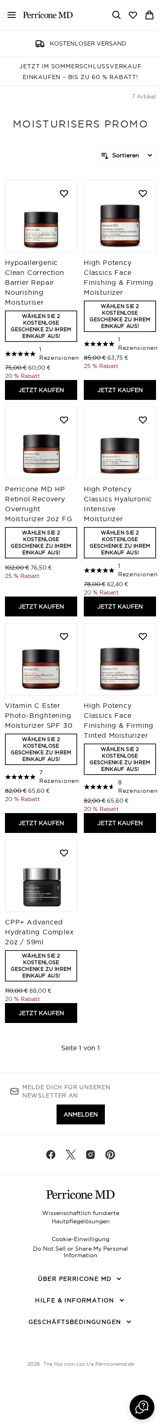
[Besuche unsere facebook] (51, 1155)
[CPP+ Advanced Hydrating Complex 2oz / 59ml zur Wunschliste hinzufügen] (64, 853)
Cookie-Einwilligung (80, 1239)
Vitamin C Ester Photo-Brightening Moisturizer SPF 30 (38, 715)
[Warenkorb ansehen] (149, 15)
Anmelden (81, 1114)
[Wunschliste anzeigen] (133, 15)
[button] (142, 1407)
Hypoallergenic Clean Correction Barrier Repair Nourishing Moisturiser (34, 282)
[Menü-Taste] (8, 15)
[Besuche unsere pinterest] (110, 1155)
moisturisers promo (80, 123)
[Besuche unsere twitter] (70, 1155)
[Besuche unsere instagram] (90, 1155)
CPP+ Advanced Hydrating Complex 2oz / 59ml (39, 932)
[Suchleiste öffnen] (116, 15)
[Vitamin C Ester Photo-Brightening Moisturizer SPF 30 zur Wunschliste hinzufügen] (64, 636)
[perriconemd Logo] (48, 15)
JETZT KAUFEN (41, 390)
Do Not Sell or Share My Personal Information (80, 1252)
